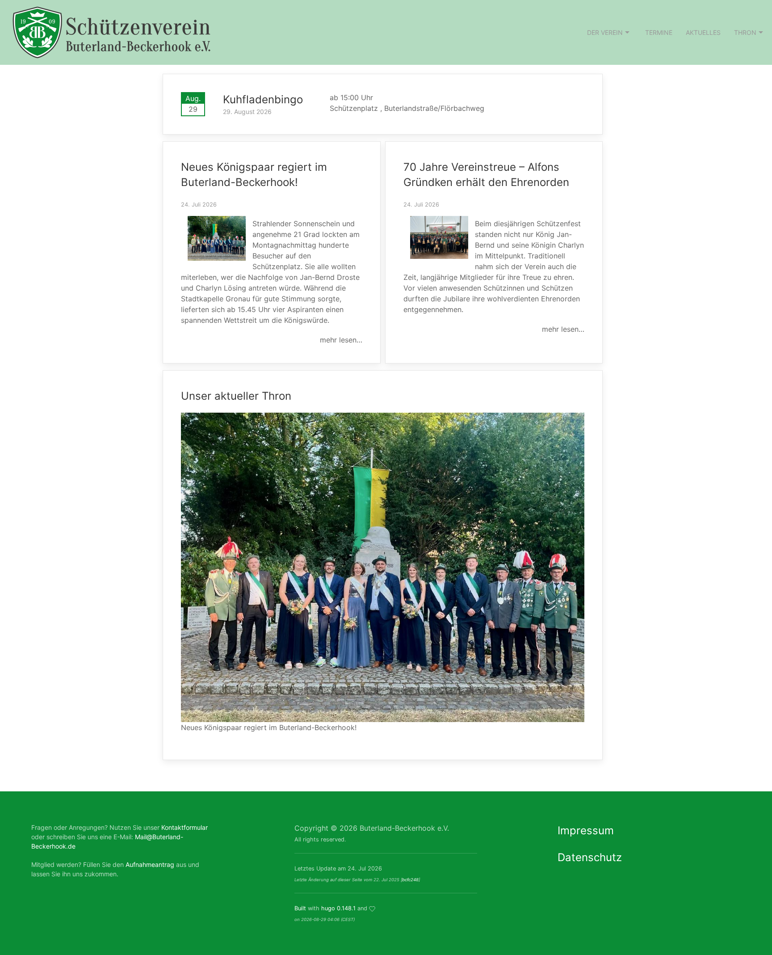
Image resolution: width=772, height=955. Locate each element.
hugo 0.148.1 (338, 908)
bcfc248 (410, 879)
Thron (745, 32)
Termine (658, 32)
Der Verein (605, 32)
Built (300, 908)
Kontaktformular (184, 827)
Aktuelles (703, 32)
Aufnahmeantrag (150, 864)
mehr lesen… (341, 339)
